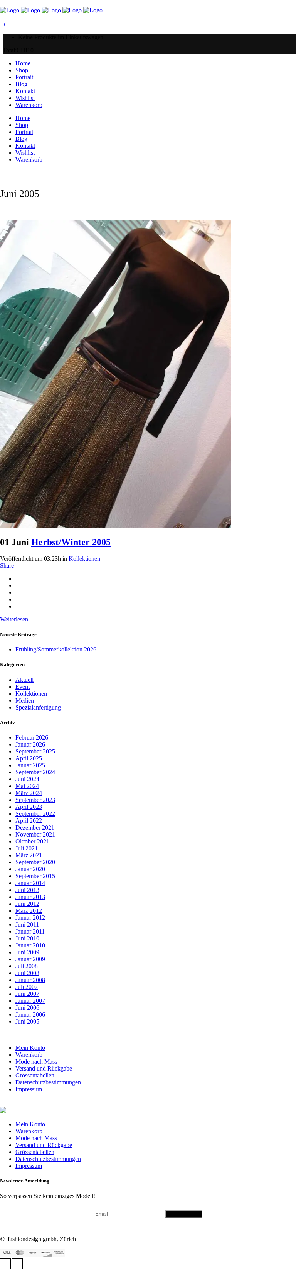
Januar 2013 (30, 897)
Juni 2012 (27, 903)
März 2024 (28, 793)
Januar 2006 (30, 1014)
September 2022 (35, 813)
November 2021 (35, 834)
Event (22, 686)
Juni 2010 (27, 938)
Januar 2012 (30, 917)
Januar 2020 (30, 869)
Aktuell (24, 679)
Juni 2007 (27, 993)
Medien (24, 700)
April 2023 (28, 806)
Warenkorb (28, 1054)
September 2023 (35, 800)
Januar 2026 (30, 744)
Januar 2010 (30, 945)
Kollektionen (84, 558)
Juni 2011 (27, 924)
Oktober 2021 (32, 841)
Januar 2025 (30, 765)
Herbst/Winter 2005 (71, 542)
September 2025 (35, 751)
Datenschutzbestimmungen (48, 1082)
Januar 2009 (30, 959)
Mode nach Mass (36, 1061)
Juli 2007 (26, 987)
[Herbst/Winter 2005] (115, 526)
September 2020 (35, 862)
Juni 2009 (27, 952)
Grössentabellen (34, 1075)
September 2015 (35, 876)
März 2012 (28, 910)
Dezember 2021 (34, 827)
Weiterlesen (14, 619)
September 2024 (35, 772)
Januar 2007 (30, 1000)
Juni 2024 (27, 779)
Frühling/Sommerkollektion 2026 (55, 649)
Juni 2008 (27, 973)
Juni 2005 (27, 1021)
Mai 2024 (27, 786)
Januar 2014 (30, 883)
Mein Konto (30, 1047)
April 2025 (28, 758)
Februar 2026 (31, 737)
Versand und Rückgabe (43, 1068)
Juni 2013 (27, 890)
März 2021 (28, 855)
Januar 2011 (30, 931)
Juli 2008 (26, 966)
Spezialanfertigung (38, 707)
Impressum (28, 1089)
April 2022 (28, 820)
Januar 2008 (30, 980)
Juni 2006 (27, 1007)
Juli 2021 (26, 848)
